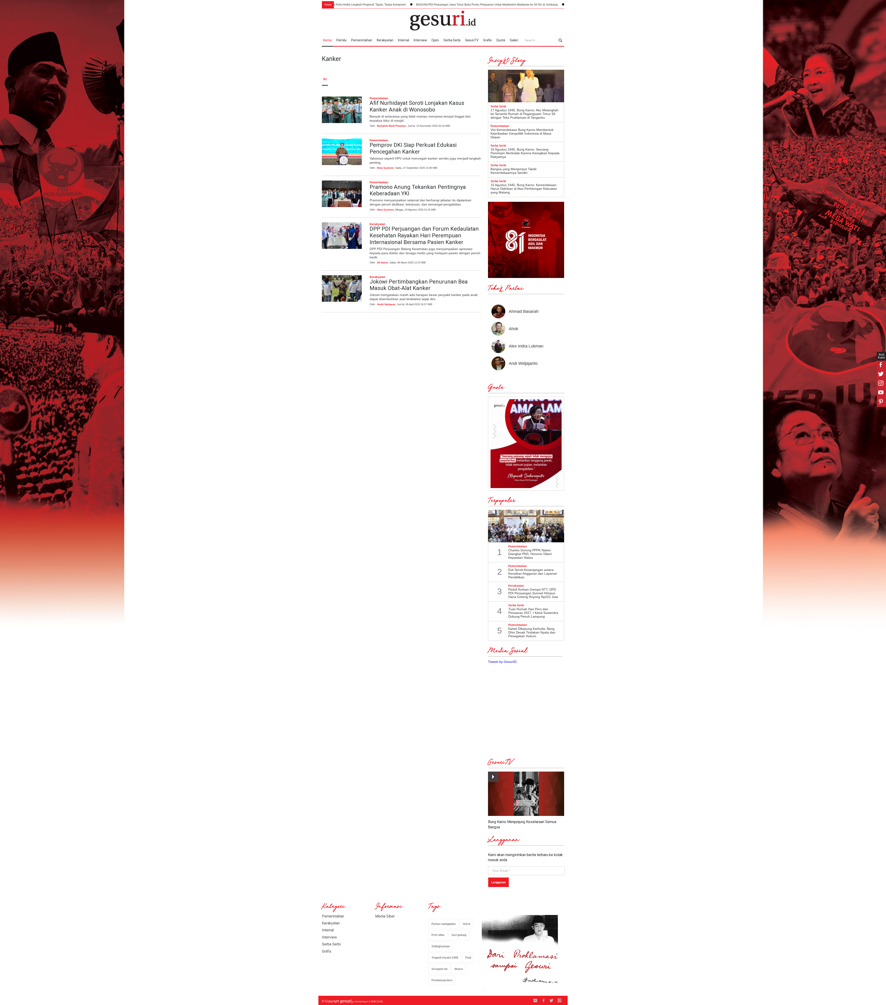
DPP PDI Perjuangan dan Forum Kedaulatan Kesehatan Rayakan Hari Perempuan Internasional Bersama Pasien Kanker (424, 235)
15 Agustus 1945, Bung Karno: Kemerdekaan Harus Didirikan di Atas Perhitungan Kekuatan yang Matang (524, 188)
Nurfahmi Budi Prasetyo (391, 125)
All (325, 79)
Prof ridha (437, 935)
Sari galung (459, 935)
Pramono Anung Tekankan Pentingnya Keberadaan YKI (418, 190)
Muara (459, 969)
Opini (435, 40)
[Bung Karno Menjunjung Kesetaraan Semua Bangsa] (526, 794)
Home (327, 40)
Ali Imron (382, 262)
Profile (513, 79)
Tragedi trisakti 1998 (444, 957)
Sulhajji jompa (440, 946)
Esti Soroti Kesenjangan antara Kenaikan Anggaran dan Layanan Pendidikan (532, 573)
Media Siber (385, 916)
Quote (500, 40)
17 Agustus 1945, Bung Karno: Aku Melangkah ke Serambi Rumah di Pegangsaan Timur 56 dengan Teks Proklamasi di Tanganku (524, 113)
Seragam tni (439, 969)
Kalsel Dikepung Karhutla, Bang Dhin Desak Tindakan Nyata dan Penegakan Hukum (531, 632)
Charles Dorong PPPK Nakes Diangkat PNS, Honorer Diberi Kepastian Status (530, 553)
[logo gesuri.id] (443, 20)
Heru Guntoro (385, 167)
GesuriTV (472, 40)
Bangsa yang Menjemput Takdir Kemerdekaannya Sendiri (514, 171)
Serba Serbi (452, 40)
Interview (420, 40)
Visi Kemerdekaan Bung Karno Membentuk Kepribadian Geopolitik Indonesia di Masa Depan (522, 133)
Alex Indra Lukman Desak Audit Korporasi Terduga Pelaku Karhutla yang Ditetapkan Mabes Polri (505, 4)
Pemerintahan (361, 40)
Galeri (514, 40)
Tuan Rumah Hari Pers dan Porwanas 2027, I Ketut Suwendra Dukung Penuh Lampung (533, 612)
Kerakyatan (385, 40)
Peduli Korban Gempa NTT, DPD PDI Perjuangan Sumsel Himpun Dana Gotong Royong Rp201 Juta (533, 593)
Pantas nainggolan (443, 924)
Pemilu (341, 40)
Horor (466, 924)
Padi (468, 957)
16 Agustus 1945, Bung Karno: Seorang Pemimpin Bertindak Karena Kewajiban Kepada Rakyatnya (525, 153)
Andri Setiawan (386, 304)
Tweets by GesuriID (502, 662)
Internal (403, 40)
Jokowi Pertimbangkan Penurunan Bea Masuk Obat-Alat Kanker (419, 285)
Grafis (487, 40)
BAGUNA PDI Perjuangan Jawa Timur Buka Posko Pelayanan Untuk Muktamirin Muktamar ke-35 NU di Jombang (363, 4)
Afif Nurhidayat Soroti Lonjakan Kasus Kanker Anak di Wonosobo (417, 106)
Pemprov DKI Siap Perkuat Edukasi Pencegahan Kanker (413, 148)
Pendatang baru (441, 980)
